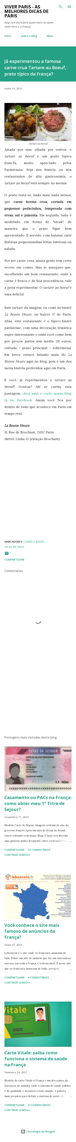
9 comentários (38, 977)
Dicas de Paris (14, 547)
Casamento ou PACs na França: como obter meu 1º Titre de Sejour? (38, 803)
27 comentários (39, 1105)
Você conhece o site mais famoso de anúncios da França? (31, 931)
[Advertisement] (38, 697)
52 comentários (39, 849)
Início (7, 36)
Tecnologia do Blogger (40, 1131)
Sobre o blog (29, 36)
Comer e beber (33, 541)
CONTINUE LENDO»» (17, 854)
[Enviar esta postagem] (6, 554)
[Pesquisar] (60, 6)
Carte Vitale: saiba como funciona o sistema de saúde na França (35, 1059)
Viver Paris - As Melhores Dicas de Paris (26, 11)
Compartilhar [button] (14, 559)
